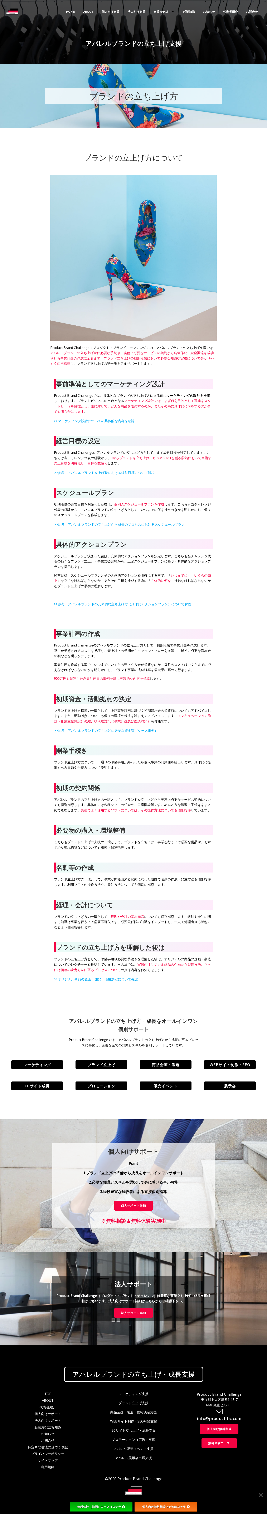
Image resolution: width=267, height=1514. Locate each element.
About (88, 12)
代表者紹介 (230, 12)
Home (70, 12)
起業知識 (189, 12)
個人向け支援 (110, 12)
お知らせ (209, 12)
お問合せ (252, 12)
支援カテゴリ (162, 12)
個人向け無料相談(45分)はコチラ (164, 1507)
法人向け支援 (136, 12)
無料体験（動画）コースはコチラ (99, 1507)
